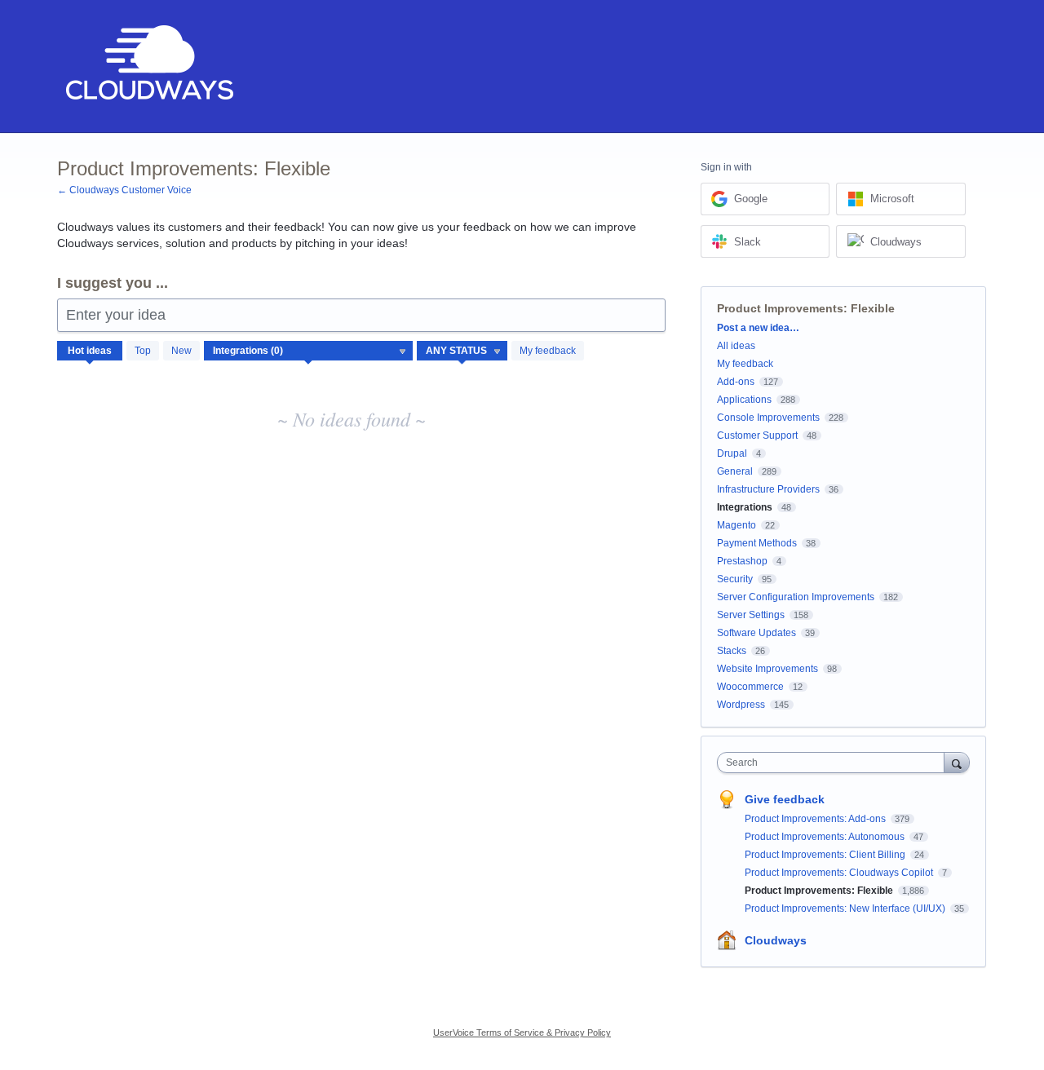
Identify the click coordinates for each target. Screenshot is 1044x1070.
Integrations (744, 507)
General (735, 471)
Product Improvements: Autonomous (826, 836)
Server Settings (751, 615)
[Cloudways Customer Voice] (148, 66)
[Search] (957, 762)
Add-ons (735, 381)
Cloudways (776, 940)
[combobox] (834, 762)
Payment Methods (757, 543)
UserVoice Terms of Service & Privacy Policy (522, 1032)
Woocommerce (750, 686)
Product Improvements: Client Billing (826, 854)
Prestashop (742, 561)
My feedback (548, 350)
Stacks (731, 651)
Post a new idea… (758, 328)
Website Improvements (767, 668)
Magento (736, 525)
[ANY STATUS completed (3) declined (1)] (462, 350)
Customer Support (757, 435)
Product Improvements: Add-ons (816, 819)
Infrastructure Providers (768, 489)
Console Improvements (768, 417)
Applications (744, 399)
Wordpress (741, 704)
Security (735, 579)
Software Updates (756, 633)
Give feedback (785, 799)
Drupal (732, 453)
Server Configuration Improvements (795, 597)
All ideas (736, 346)
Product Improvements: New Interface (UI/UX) (846, 908)
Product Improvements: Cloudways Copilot (840, 872)
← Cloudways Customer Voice (124, 190)
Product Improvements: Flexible (820, 890)
